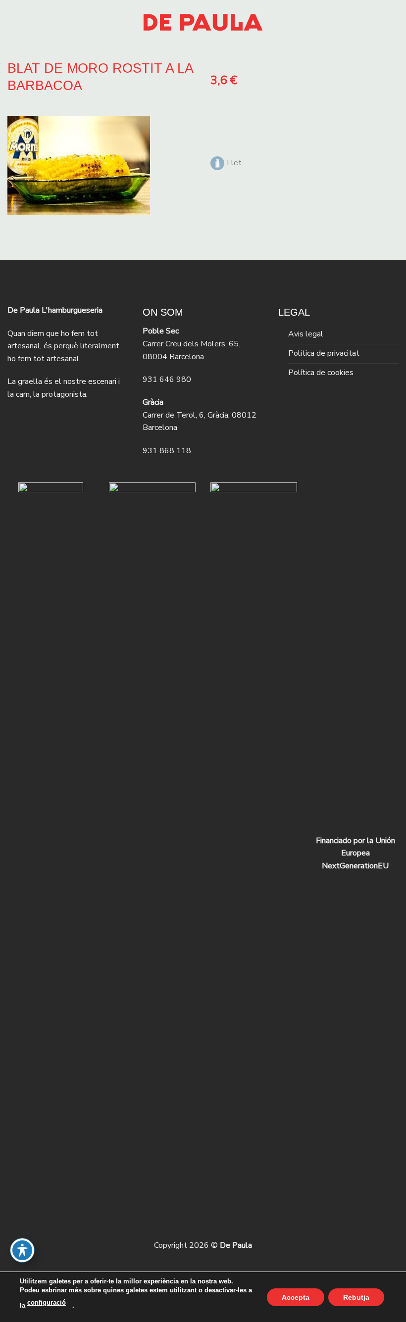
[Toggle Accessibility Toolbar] (22, 1250)
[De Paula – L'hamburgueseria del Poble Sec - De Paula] (203, 22)
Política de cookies (321, 372)
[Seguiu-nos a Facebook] (16, 420)
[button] (13, 22)
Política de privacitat (323, 353)
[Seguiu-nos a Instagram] (33, 420)
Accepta (295, 1297)
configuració (46, 1302)
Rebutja (356, 1297)
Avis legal (305, 334)
